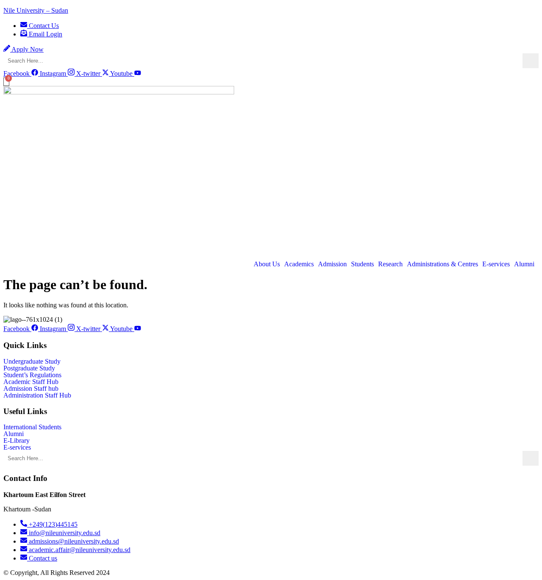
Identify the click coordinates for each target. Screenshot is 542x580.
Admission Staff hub (30, 388)
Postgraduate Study (29, 368)
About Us (267, 264)
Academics (299, 264)
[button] (269, 264)
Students (362, 264)
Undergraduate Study (32, 361)
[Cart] (6, 81)
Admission (332, 264)
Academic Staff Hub (30, 381)
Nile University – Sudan (35, 10)
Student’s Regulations (32, 375)
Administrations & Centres (442, 264)
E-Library (16, 440)
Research (390, 264)
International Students (32, 427)
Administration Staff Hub (37, 395)
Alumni (524, 264)
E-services (496, 264)
